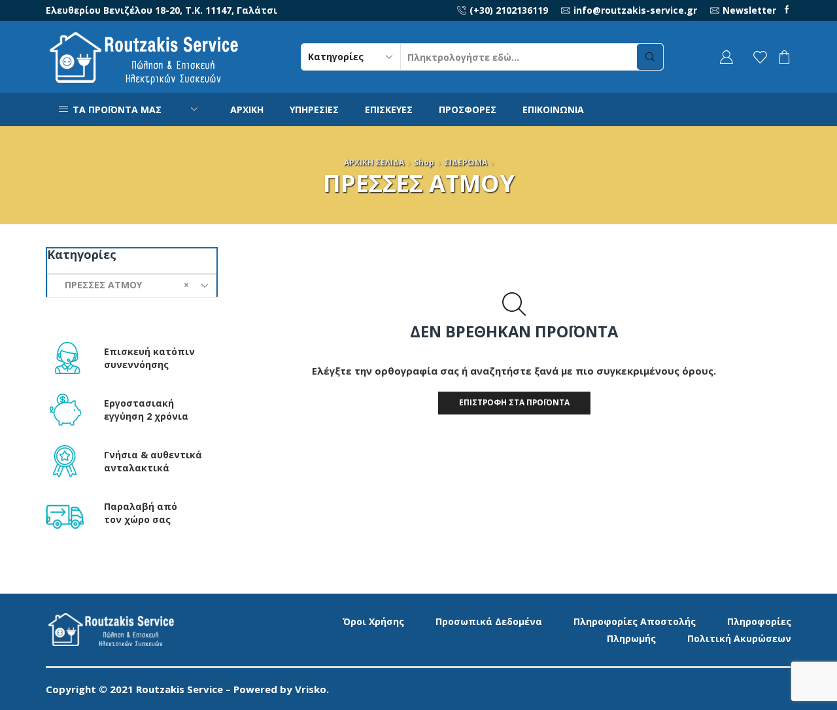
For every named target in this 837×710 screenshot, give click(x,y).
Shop (424, 162)
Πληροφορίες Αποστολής (634, 621)
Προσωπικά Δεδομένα (489, 621)
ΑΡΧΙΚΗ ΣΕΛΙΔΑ (374, 162)
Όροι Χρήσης (373, 621)
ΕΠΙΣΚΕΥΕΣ (389, 109)
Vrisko (310, 689)
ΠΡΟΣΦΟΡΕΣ (467, 109)
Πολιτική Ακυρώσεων (739, 638)
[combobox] (131, 286)
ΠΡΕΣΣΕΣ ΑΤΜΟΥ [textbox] (123, 285)
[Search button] (650, 57)
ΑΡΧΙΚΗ (247, 109)
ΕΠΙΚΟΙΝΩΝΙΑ (553, 109)
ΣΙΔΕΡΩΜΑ (465, 162)
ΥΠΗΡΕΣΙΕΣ (314, 109)
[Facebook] (787, 10)
